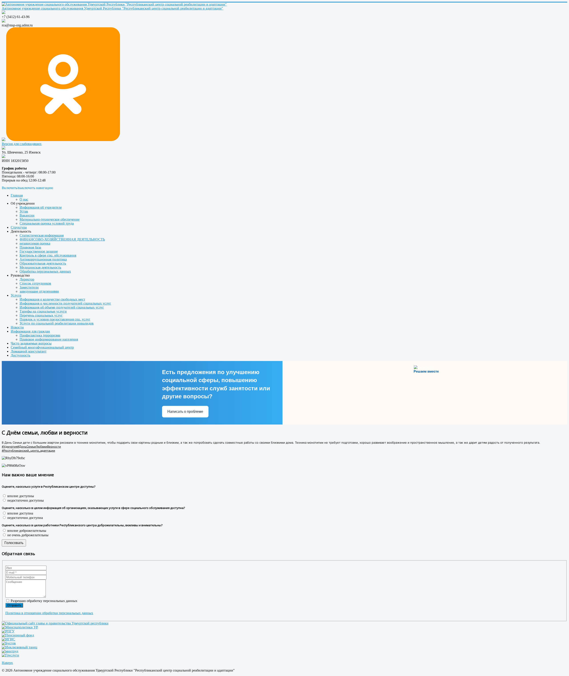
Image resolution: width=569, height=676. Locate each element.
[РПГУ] (8, 631)
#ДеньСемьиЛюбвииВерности (39, 446)
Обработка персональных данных (45, 271)
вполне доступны (20, 496)
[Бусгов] (9, 643)
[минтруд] (10, 651)
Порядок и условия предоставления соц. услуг (55, 319)
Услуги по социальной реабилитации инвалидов (57, 323)
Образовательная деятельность (43, 263)
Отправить (14, 605)
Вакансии (27, 215)
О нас (24, 199)
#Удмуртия (9, 446)
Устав (24, 211)
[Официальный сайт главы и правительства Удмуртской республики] (55, 623)
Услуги (16, 295)
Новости (17, 327)
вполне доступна (19, 513)
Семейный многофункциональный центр (42, 347)
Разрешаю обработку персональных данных (43, 601)
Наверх (7, 663)
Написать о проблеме (185, 411)
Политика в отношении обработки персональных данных (49, 613)
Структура (19, 227)
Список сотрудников (35, 283)
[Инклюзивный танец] (19, 647)
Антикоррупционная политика (43, 259)
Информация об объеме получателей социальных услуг (62, 307)
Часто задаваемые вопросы (31, 343)
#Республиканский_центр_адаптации (28, 450)
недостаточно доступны (25, 500)
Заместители (29, 287)
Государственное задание (39, 251)
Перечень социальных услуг (41, 315)
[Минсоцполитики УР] (20, 627)
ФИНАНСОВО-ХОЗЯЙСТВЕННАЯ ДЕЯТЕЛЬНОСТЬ (62, 239)
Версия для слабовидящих (22, 144)
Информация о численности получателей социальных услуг (65, 303)
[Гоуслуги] (10, 655)
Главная (17, 195)
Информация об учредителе (41, 207)
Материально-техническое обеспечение (50, 219)
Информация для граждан (30, 331)
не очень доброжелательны (27, 535)
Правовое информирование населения (49, 339)
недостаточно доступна (24, 518)
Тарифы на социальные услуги (43, 311)
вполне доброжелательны (26, 530)
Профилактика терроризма (40, 335)
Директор (27, 279)
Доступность (20, 355)
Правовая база (30, 247)
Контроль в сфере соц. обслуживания (48, 255)
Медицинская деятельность (40, 267)
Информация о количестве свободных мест (52, 299)
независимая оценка (35, 243)
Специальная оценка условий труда (47, 223)
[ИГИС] (8, 639)
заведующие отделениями (39, 291)
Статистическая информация (42, 235)
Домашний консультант (28, 351)
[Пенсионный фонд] (18, 635)
